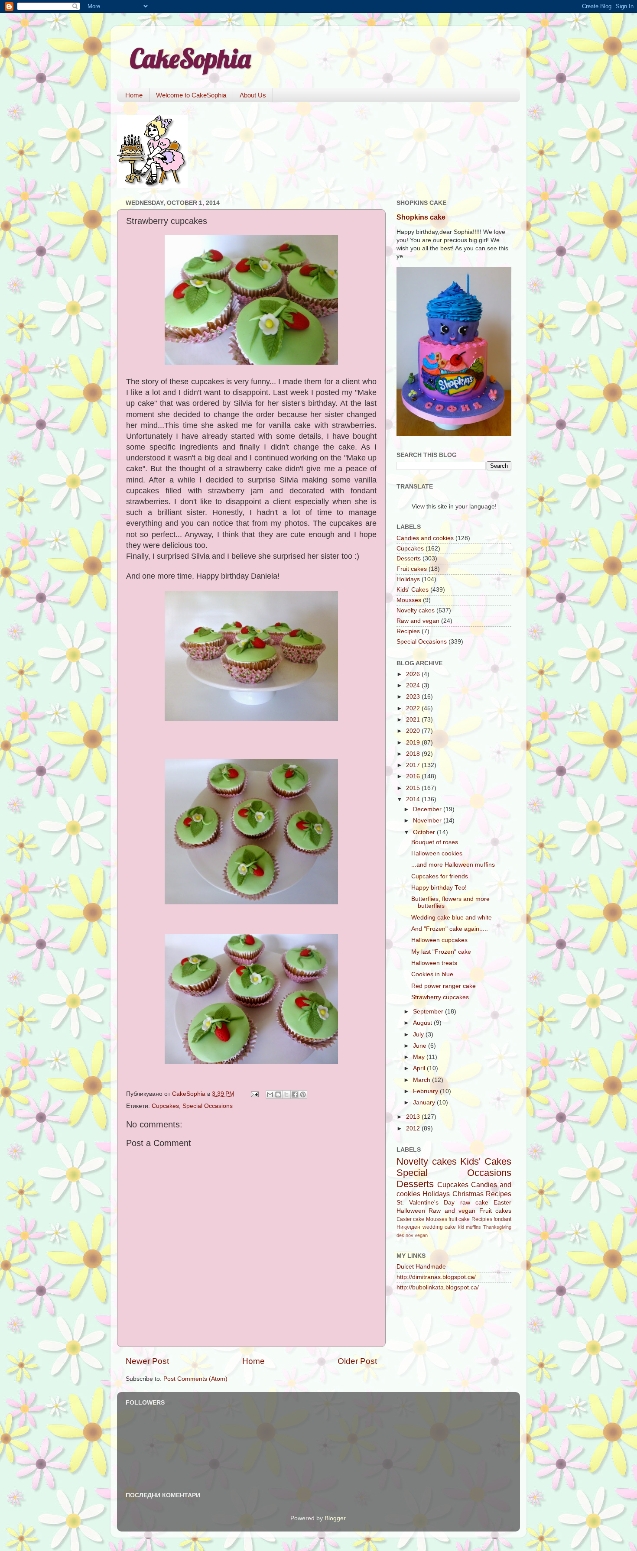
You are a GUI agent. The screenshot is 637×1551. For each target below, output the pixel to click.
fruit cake (459, 1219)
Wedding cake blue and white (451, 917)
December (428, 809)
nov (409, 1235)
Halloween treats (434, 963)
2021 (414, 719)
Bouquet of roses (434, 842)
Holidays (408, 579)
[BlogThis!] (278, 1094)
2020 (414, 731)
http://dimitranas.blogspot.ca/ (436, 1277)
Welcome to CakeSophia (191, 95)
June (420, 1046)
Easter (502, 1202)
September (429, 1011)
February (426, 1091)
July (419, 1034)
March (422, 1080)
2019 (414, 742)
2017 (414, 765)
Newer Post (147, 1361)
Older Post (357, 1361)
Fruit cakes (411, 569)
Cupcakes (165, 1106)
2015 (414, 788)
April (420, 1068)
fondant (502, 1219)
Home (134, 95)
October (425, 832)
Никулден (408, 1227)
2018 (414, 754)
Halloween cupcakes (439, 940)
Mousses (408, 600)
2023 (414, 696)
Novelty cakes (415, 610)
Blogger (335, 1518)
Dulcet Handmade (421, 1266)
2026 (414, 674)
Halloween (410, 1211)
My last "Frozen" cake (441, 952)
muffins (473, 1227)
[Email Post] (254, 1094)
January (425, 1102)
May (419, 1057)
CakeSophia (190, 58)
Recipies (408, 631)
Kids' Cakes (412, 589)
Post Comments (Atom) (195, 1379)
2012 (414, 1128)
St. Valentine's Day (425, 1202)
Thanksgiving (497, 1227)
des (400, 1235)
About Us (253, 95)
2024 (414, 685)
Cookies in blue (432, 974)
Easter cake (410, 1219)
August (423, 1023)
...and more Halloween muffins (453, 864)
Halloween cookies (436, 853)
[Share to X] (286, 1094)
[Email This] (270, 1094)
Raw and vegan (417, 621)
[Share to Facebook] (294, 1094)
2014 (414, 799)
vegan (421, 1235)
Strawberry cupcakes (440, 997)
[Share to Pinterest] (303, 1094)
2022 (414, 708)
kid (461, 1227)
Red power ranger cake (443, 986)
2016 (414, 776)
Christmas (468, 1194)
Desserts (408, 558)
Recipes (498, 1194)
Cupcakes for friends (439, 876)
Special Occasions (207, 1106)
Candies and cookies (425, 538)
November (428, 820)
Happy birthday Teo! (439, 887)
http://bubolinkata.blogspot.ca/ (437, 1287)
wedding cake (439, 1227)
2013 (414, 1117)
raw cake (474, 1202)
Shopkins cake (420, 217)
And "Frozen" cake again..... (449, 929)
